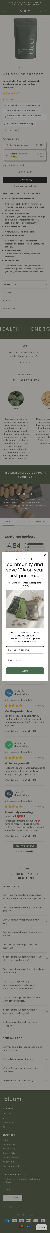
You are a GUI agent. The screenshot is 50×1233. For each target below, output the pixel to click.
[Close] (45, 555)
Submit (25, 670)
